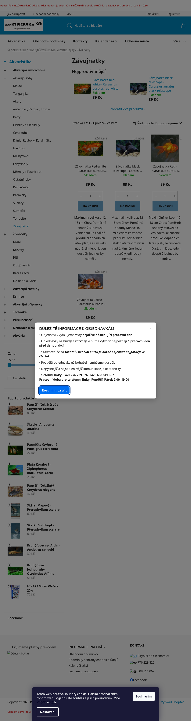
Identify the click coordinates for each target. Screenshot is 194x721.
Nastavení (48, 712)
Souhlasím (144, 696)
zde (53, 702)
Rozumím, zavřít (54, 390)
